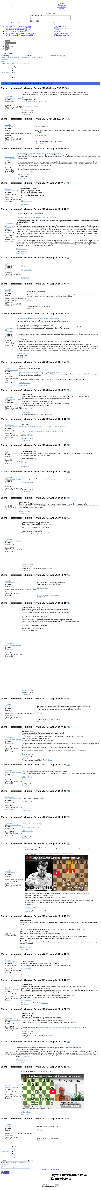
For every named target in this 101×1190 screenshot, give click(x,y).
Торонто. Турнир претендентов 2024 (17, 31)
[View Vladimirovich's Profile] (13, 98)
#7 (68, 283)
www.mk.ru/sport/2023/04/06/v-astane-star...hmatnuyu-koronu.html (38, 318)
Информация (61, 7)
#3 (68, 148)
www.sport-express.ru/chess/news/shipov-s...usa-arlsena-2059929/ (37, 217)
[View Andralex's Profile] (11, 126)
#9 (68, 362)
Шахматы (4, 60)
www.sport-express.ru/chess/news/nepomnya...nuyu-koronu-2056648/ (39, 153)
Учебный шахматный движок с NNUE (18, 28)
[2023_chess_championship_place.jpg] (34, 101)
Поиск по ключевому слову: (41, 18)
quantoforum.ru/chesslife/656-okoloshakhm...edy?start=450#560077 (60, 1027)
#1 (69, 88)
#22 (68, 817)
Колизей (62, 10)
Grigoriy (8, 368)
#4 (68, 183)
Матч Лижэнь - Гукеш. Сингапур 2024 (18, 30)
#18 (68, 698)
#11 (68, 419)
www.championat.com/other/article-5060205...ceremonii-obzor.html (43, 431)
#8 (68, 313)
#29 (68, 1066)
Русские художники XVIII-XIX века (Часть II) (20, 33)
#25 (68, 954)
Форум (61, 8)
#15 (68, 517)
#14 (68, 497)
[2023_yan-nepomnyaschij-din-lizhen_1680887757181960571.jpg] (43, 426)
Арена (3, 61)
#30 (68, 1118)
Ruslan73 (8, 189)
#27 (68, 1009)
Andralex (8, 125)
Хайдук (7, 263)
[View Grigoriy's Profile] (11, 370)
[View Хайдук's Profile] (11, 265)
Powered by (45, 1169)
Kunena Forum (54, 1169)
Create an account (36, 57)
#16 (68, 575)
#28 (68, 1041)
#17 (68, 603)
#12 (68, 445)
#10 (68, 390)
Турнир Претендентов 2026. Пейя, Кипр (18, 26)
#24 (68, 916)
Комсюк (49, 414)
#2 (69, 118)
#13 (68, 471)
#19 (68, 726)
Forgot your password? (8, 57)
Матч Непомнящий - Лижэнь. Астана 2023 (19, 35)
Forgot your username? (23, 57)
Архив (62, 3)
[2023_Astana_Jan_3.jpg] (30, 827)
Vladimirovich (9, 96)
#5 (68, 209)
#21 (68, 791)
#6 (68, 257)
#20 (68, 764)
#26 (68, 980)
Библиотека (62, 5)
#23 (68, 843)
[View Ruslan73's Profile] (11, 190)
